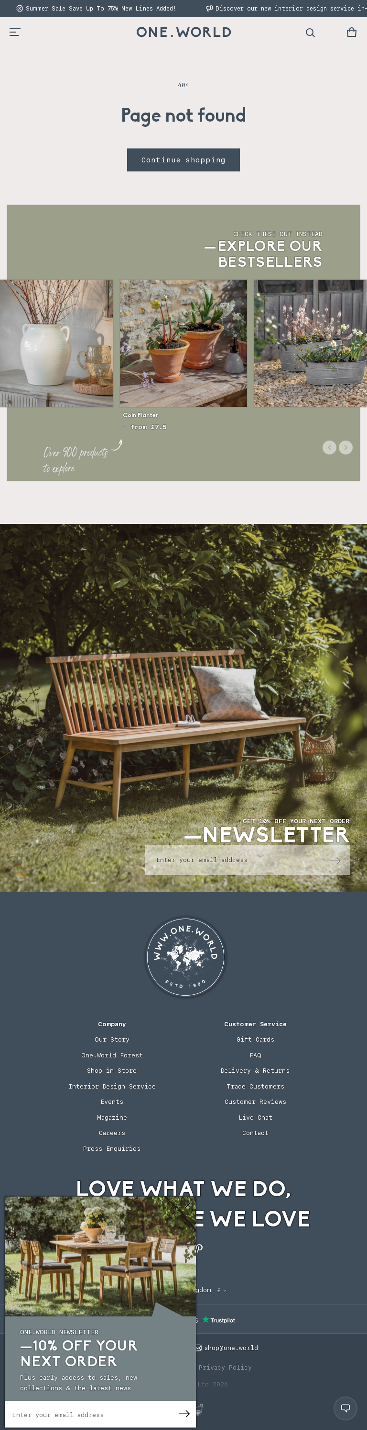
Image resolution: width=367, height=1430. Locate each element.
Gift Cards (255, 1039)
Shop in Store (112, 1070)
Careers (112, 1132)
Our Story (112, 1039)
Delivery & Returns (255, 1070)
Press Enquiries (111, 1148)
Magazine (112, 1117)
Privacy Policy (225, 1367)
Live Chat (255, 1117)
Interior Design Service (112, 1086)
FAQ (255, 1055)
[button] (351, 32)
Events (111, 1101)
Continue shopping (183, 160)
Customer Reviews (255, 1101)
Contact (255, 1132)
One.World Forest (112, 1055)
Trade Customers (255, 1086)
